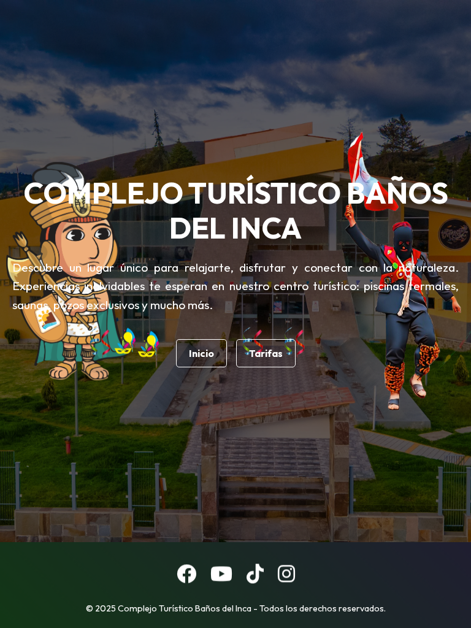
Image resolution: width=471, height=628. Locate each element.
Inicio (201, 353)
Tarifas (266, 353)
